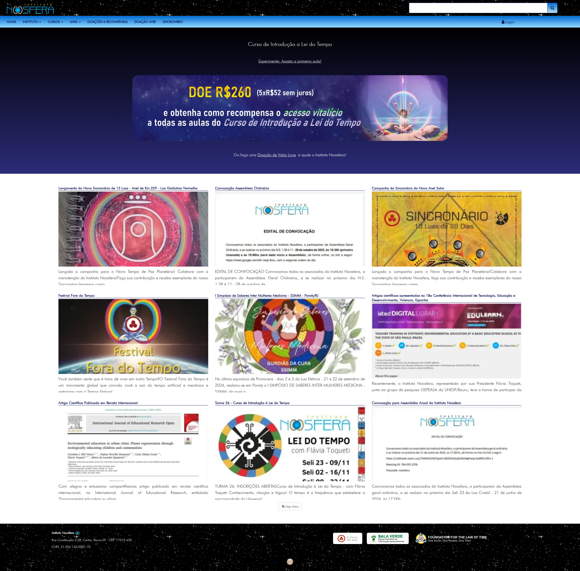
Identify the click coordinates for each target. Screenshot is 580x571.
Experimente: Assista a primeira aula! (290, 61)
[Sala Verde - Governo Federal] (388, 538)
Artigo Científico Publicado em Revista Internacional (98, 403)
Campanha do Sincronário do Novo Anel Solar (408, 188)
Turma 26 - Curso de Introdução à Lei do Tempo (252, 403)
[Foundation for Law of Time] (451, 538)
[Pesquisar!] (552, 8)
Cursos (54, 22)
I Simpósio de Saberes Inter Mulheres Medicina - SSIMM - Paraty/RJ (266, 295)
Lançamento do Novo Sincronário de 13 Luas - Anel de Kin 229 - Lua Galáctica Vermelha (128, 188)
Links (74, 22)
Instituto (31, 22)
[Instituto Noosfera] (28, 7)
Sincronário (173, 22)
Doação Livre (145, 22)
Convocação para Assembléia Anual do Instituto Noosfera (416, 403)
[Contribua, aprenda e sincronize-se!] (290, 107)
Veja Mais (291, 506)
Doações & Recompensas (107, 22)
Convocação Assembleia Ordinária (242, 188)
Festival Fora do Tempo (76, 295)
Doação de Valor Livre (277, 154)
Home (11, 22)
